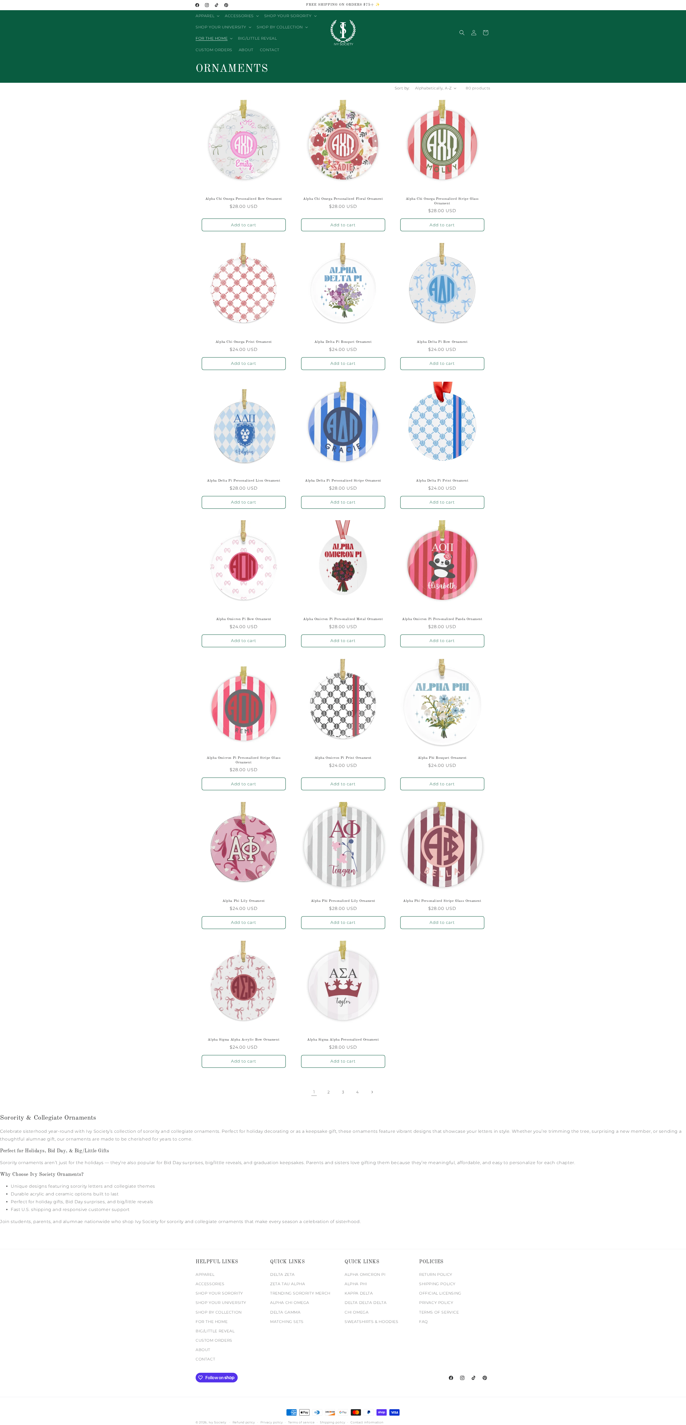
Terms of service (301, 1422)
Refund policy (244, 1422)
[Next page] (372, 1092)
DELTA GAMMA (285, 1312)
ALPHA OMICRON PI (365, 1274)
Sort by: (402, 88)
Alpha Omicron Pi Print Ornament (343, 757)
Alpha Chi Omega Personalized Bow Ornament (243, 198)
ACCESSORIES (210, 1283)
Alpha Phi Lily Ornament (243, 901)
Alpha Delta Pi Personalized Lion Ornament (244, 480)
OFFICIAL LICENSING (440, 1293)
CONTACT (205, 1359)
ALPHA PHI (356, 1283)
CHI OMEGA (356, 1312)
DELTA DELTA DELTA (365, 1302)
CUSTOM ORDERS (214, 1340)
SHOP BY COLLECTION (219, 1312)
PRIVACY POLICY (436, 1302)
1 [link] (314, 1091)
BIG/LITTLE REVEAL (215, 1331)
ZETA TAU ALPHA (287, 1283)
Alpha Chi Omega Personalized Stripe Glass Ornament (442, 201)
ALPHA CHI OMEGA (289, 1302)
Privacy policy (271, 1422)
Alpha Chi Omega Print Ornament (243, 342)
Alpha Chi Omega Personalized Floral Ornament (343, 198)
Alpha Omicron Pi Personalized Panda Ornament (442, 619)
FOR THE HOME (212, 1321)
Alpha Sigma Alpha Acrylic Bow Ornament (243, 1039)
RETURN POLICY (435, 1274)
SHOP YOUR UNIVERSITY (221, 1302)
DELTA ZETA (282, 1274)
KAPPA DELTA (359, 1293)
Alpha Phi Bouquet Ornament (442, 757)
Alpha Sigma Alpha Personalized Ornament (343, 1039)
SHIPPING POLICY (437, 1283)
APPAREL (205, 1274)
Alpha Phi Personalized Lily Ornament (343, 901)
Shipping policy (332, 1422)
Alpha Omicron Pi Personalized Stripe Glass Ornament (244, 760)
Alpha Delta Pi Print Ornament (442, 480)
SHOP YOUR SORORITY (219, 1293)
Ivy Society (217, 1422)
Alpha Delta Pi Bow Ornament (442, 342)
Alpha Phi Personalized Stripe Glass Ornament (442, 901)
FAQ (423, 1321)
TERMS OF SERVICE (439, 1312)
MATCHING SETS (287, 1321)
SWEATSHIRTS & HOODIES (371, 1321)
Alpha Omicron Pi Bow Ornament (243, 619)
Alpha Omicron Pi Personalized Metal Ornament (343, 619)
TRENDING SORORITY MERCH (300, 1293)
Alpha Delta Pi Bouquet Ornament (343, 342)
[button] (207, 15)
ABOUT (203, 1349)
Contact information (367, 1422)
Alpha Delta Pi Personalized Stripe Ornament (343, 480)
